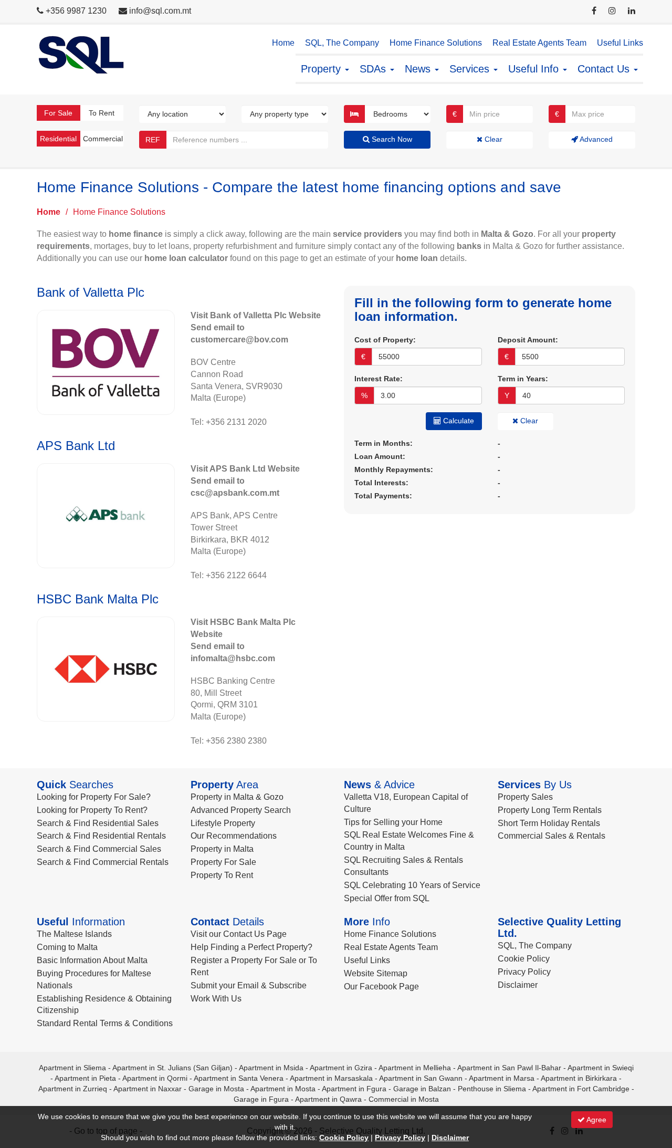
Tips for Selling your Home (393, 822)
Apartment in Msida (271, 1067)
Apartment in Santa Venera (239, 1078)
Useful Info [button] (535, 69)
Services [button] (470, 69)
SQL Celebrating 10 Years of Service (412, 885)
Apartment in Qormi (154, 1078)
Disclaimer (518, 984)
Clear (492, 139)
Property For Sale (223, 862)
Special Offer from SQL (386, 898)
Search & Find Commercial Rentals (103, 862)
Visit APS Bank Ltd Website (245, 468)
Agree (595, 1119)
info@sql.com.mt (160, 10)
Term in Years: (523, 378)
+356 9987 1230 (76, 10)
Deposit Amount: (528, 340)
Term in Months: (383, 443)
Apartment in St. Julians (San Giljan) (172, 1067)
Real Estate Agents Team (539, 42)
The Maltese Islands (74, 934)
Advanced (595, 139)
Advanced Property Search (241, 810)
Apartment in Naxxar (147, 1088)
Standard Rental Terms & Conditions (105, 1023)
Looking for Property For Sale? (94, 796)
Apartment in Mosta (283, 1088)
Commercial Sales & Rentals (551, 835)
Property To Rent (222, 875)
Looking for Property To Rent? (92, 810)
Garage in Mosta (216, 1088)
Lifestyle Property (223, 823)
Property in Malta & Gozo (237, 796)
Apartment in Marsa (501, 1078)
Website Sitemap (375, 973)
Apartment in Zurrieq (72, 1088)
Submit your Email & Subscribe (249, 985)
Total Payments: (383, 496)
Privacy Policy (524, 971)
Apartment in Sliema (72, 1067)
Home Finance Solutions (436, 42)
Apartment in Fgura (354, 1088)
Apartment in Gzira (341, 1067)
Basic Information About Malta (92, 960)
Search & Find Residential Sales (98, 823)
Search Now (391, 139)
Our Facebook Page (381, 986)
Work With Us (216, 998)
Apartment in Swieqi (601, 1067)
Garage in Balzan (422, 1088)
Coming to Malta (67, 947)
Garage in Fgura (261, 1099)
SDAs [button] (374, 69)
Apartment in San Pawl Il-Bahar (509, 1067)
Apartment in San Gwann (421, 1078)
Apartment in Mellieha (415, 1067)
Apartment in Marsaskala (331, 1078)
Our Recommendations (234, 835)
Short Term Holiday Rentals (549, 823)
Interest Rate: (378, 378)
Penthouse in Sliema (492, 1088)
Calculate (457, 420)
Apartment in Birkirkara (579, 1078)
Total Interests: (381, 482)
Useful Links (620, 42)
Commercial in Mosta (404, 1099)
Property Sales (525, 796)
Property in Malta (222, 848)
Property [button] (322, 69)
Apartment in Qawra (328, 1099)
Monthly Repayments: (393, 469)
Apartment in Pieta (85, 1078)
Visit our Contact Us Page (239, 934)
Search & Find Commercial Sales (99, 848)
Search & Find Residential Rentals (101, 835)
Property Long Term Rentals (550, 810)
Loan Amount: (379, 456)
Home (283, 42)
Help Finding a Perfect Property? (251, 947)
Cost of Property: (385, 340)
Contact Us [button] (605, 69)
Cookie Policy (524, 958)
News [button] (419, 69)
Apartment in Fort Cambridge (580, 1088)
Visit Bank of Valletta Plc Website (256, 315)
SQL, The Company (342, 42)
